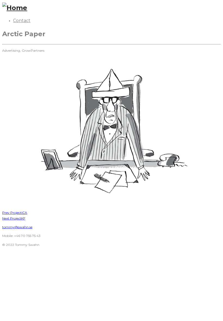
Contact (21, 20)
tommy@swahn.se (17, 227)
